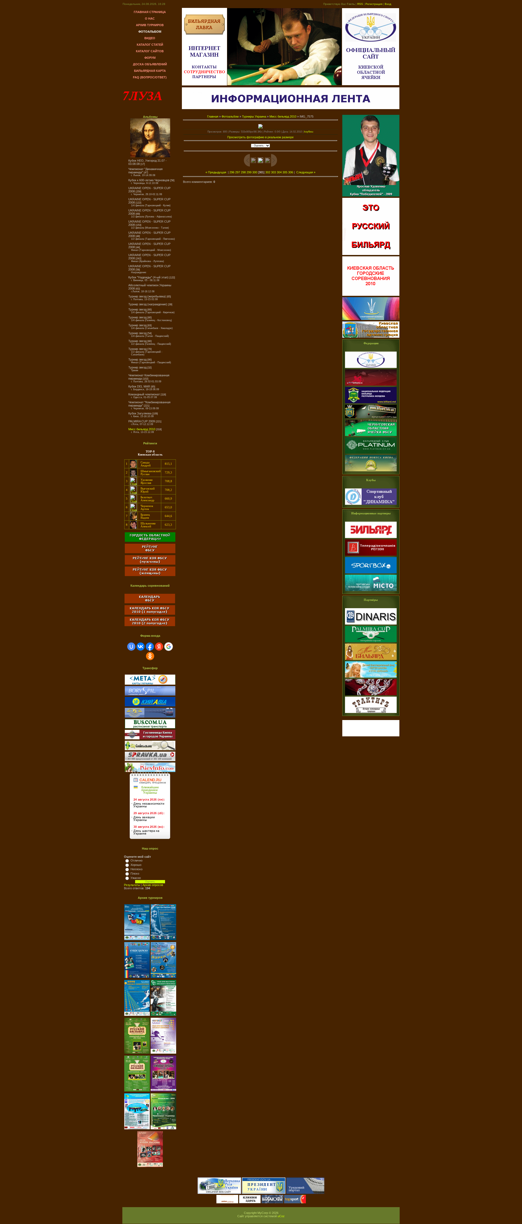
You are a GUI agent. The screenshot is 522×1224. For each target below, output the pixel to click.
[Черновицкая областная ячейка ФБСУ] (371, 454)
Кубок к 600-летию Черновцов (148, 180)
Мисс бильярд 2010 (141, 429)
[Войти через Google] (168, 646)
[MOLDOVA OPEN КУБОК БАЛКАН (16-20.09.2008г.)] (137, 978)
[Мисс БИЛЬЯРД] (371, 660)
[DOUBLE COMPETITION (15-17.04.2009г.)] (137, 1016)
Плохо (134, 873)
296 (231, 172)
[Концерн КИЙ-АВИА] (150, 705)
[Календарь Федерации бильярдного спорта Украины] (150, 602)
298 (243, 172)
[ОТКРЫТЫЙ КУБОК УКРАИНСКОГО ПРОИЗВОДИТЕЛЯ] (137, 1129)
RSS (360, 3)
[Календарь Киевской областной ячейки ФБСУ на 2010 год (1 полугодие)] (150, 613)
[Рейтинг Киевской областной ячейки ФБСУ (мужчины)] (150, 563)
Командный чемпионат (144, 394)
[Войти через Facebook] (150, 646)
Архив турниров (150, 25)
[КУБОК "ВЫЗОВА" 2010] (150, 1167)
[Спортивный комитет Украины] (370, 320)
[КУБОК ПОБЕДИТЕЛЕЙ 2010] (370, 196)
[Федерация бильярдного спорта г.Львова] (371, 418)
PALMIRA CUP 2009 (141, 421)
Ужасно (135, 877)
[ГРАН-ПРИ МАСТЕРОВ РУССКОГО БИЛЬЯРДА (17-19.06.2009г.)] (163, 1016)
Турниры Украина (254, 116)
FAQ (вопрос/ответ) (150, 77)
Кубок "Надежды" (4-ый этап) (148, 277)
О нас (150, 18)
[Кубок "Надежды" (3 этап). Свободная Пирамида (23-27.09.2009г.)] (137, 1091)
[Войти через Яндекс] (159, 646)
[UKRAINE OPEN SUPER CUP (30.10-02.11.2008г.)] (163, 978)
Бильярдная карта (150, 70)
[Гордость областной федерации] (150, 542)
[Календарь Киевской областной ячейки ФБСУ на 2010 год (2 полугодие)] (150, 626)
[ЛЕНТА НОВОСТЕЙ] (290, 108)
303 (273, 172)
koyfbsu (308, 131)
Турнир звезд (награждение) (147, 304)
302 (267, 172)
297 (237, 172)
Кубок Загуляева (139, 413)
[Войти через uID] (131, 646)
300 (254, 172)
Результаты (132, 885)
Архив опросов (152, 885)
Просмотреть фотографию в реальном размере (260, 137)
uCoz (281, 1216)
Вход (388, 3)
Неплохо (136, 869)
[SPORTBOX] (371, 573)
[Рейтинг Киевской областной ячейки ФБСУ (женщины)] (150, 576)
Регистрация (373, 3)
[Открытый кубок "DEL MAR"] (137, 1054)
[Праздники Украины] (150, 839)
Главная (212, 116)
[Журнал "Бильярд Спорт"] (371, 538)
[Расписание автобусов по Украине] (150, 727)
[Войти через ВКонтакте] (140, 646)
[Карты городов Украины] (150, 683)
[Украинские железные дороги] (150, 716)
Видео (149, 38)
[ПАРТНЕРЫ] (204, 78)
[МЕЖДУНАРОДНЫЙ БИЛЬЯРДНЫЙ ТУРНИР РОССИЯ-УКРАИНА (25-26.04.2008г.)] (137, 940)
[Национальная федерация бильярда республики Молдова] (371, 403)
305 (284, 172)
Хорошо (135, 864)
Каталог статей (150, 44)
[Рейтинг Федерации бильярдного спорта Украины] (150, 552)
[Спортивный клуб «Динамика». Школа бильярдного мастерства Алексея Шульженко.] (370, 255)
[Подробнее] (133, 466)
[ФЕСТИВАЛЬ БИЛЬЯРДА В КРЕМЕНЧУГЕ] (163, 1129)
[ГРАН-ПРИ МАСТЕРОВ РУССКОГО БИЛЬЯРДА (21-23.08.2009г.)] (163, 1054)
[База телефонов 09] (150, 771)
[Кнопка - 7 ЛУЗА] (370, 735)
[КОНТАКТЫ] (204, 68)
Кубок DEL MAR (139, 386)
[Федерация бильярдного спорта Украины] (371, 368)
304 (279, 172)
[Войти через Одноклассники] (150, 656)
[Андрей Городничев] (371, 695)
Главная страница (150, 12)
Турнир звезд (137, 309)
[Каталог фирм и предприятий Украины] (150, 760)
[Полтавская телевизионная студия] (371, 591)
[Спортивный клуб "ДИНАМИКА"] (371, 505)
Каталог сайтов (150, 51)
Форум (150, 57)
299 (249, 172)
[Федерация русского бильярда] (371, 386)
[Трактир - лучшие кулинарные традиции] (371, 713)
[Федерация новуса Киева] (371, 471)
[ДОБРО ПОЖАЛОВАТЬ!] (204, 33)
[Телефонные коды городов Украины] (150, 749)
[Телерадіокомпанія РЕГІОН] (371, 556)
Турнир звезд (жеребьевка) (147, 296)
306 (290, 172)
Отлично (136, 860)
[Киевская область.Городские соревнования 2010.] (370, 296)
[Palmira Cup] (371, 642)
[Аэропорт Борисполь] (150, 694)
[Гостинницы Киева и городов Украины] (150, 738)
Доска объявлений (150, 64)
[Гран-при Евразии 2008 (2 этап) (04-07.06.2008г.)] (163, 940)
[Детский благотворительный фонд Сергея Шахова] (371, 677)
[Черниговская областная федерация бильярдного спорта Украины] (371, 436)
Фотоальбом (149, 31)
